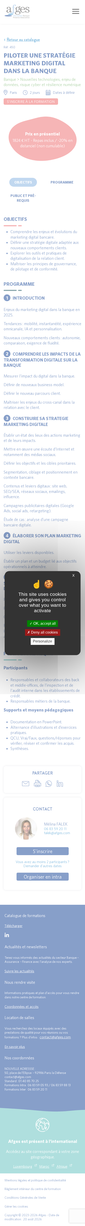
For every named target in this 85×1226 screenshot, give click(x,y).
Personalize (42, 641)
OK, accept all (44, 623)
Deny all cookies (44, 633)
